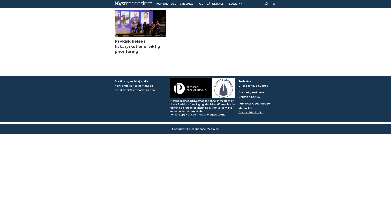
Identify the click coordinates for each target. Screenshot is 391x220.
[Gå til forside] (133, 3)
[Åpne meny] (274, 4)
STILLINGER (187, 3)
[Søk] (266, 4)
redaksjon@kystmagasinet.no (135, 90)
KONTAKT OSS (166, 3)
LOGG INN (236, 3)
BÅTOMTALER (215, 3)
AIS (201, 3)
